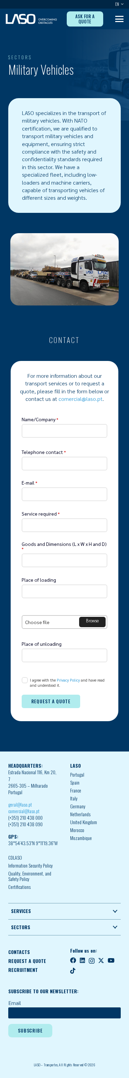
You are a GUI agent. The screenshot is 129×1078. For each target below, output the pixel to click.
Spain (74, 782)
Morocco (77, 830)
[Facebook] (73, 960)
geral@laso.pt (20, 804)
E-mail (29, 482)
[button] (121, 4)
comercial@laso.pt (80, 398)
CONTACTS (19, 952)
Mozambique (81, 838)
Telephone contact (44, 451)
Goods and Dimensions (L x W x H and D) (64, 546)
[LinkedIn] (82, 960)
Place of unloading (42, 643)
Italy (73, 798)
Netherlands (80, 814)
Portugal (77, 774)
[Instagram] (92, 960)
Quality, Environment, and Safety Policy (29, 876)
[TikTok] (72, 971)
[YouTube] (111, 960)
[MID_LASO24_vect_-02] (31, 19)
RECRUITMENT (23, 969)
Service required (41, 513)
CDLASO (15, 857)
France (75, 790)
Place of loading (39, 579)
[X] (101, 960)
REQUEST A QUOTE (27, 960)
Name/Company (40, 419)
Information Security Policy (30, 865)
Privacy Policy (68, 680)
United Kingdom (83, 822)
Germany (77, 806)
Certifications (19, 886)
